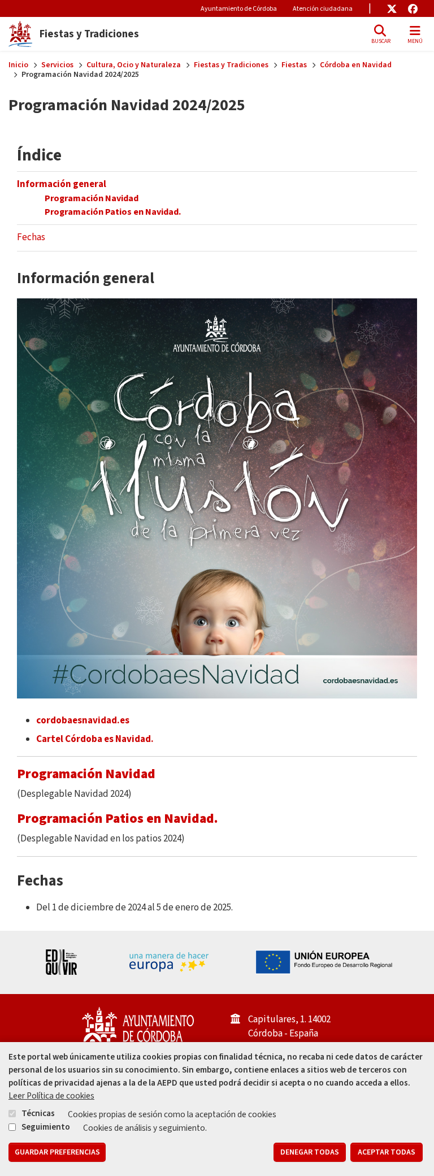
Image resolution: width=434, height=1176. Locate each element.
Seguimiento (45, 1127)
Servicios (57, 65)
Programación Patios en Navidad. (114, 211)
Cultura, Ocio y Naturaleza (133, 65)
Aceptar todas (386, 1152)
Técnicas (38, 1113)
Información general (61, 184)
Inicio (18, 65)
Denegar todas (309, 1152)
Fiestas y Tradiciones (231, 65)
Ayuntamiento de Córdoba (239, 9)
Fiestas (294, 65)
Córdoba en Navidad (356, 65)
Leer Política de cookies (51, 1096)
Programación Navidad (92, 198)
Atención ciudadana (323, 9)
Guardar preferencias (57, 1152)
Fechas (31, 237)
